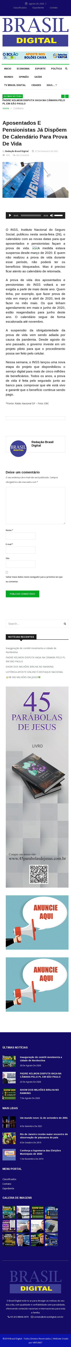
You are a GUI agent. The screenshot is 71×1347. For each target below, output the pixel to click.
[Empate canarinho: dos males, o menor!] (37, 1245)
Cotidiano (18, 108)
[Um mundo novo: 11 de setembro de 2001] (9, 1122)
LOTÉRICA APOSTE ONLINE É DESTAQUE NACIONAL (34, 672)
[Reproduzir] (10, 215)
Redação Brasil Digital (17, 151)
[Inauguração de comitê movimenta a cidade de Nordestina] (9, 1062)
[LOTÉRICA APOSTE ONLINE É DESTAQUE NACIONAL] (51, 1217)
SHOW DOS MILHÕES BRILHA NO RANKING (29, 666)
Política (56, 68)
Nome (9, 530)
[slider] (59, 215)
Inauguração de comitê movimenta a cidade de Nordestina (31, 650)
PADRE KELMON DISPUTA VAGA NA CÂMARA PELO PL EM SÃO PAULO (35, 659)
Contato (54, 7)
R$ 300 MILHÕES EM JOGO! (23, 677)
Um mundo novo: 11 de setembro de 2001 (44, 1118)
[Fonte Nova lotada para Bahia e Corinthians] (23, 1231)
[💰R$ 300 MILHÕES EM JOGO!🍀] (8, 1231)
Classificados (20, 7)
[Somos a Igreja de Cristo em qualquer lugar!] (37, 1231)
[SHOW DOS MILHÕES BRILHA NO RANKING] (9, 1094)
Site (7, 558)
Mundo (8, 76)
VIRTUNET (37, 1342)
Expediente (38, 7)
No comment (23, 155)
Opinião (24, 76)
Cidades (36, 85)
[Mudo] (51, 215)
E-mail (9, 544)
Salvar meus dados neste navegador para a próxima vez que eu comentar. (34, 579)
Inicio (7, 68)
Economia (23, 68)
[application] (35, 215)
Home (5, 108)
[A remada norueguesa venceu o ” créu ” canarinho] (8, 1245)
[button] (63, 96)
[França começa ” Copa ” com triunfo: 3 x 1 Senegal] (23, 1245)
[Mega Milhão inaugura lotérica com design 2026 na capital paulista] (51, 1245)
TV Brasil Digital (15, 85)
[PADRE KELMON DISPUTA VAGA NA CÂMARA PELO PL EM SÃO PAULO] (9, 1078)
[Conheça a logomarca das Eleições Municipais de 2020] (9, 1155)
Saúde (38, 76)
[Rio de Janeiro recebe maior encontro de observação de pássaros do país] (9, 1139)
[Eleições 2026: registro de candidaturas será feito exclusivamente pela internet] (51, 1231)
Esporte (40, 68)
